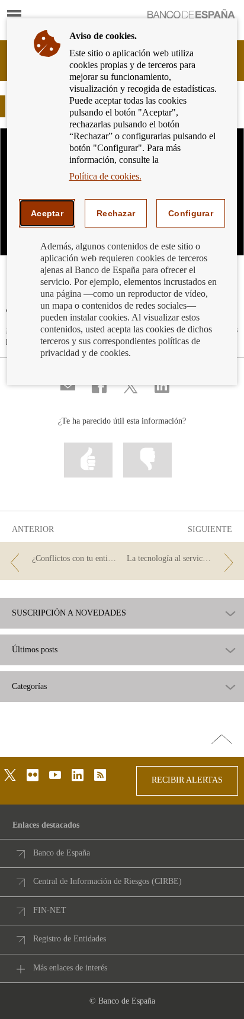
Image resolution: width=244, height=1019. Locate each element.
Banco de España (61, 852)
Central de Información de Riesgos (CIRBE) (107, 881)
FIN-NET (49, 910)
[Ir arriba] (221, 740)
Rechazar (116, 213)
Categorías (29, 686)
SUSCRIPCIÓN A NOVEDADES (69, 613)
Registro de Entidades (69, 938)
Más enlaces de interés (70, 967)
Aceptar (47, 213)
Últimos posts (34, 650)
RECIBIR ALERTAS (187, 780)
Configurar (190, 213)
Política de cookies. (105, 176)
